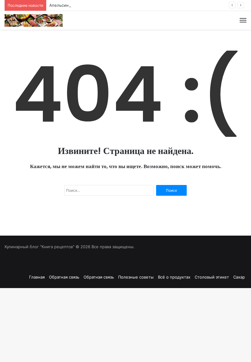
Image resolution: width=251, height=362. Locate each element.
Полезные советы (136, 277)
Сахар (239, 277)
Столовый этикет (212, 277)
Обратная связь (64, 277)
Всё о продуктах (174, 277)
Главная (37, 277)
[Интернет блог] (34, 20)
